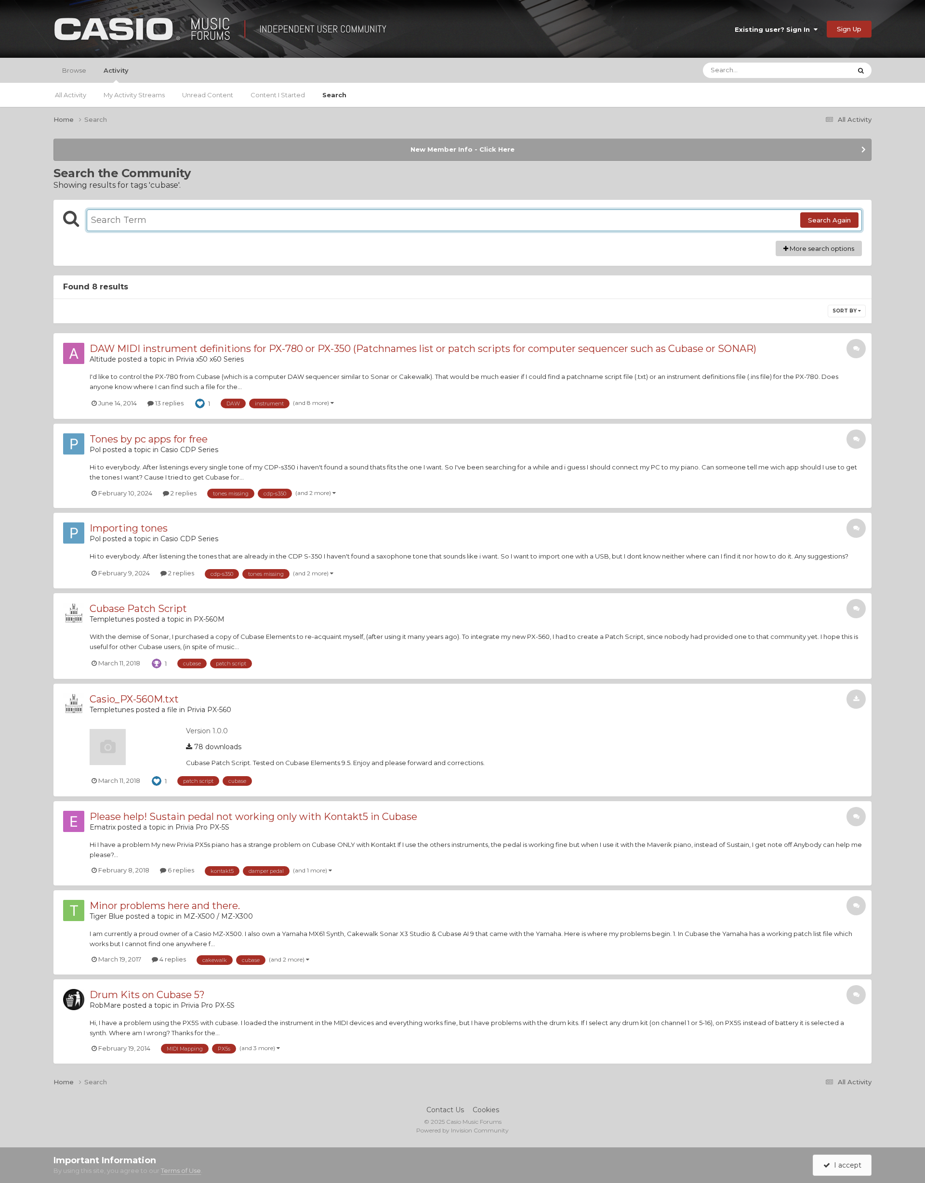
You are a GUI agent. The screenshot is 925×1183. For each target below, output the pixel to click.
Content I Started (278, 95)
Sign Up (849, 29)
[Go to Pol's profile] (73, 444)
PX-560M (209, 619)
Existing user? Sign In (774, 29)
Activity (116, 70)
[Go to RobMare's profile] (73, 999)
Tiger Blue (107, 916)
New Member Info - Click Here (462, 149)
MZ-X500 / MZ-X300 (218, 916)
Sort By (845, 311)
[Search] (861, 70)
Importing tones (129, 528)
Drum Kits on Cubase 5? (147, 995)
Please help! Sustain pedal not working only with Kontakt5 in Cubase (253, 816)
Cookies (486, 1109)
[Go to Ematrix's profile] (73, 821)
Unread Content (207, 95)
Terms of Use (181, 1170)
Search (334, 95)
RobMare (105, 1005)
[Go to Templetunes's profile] (73, 613)
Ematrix (103, 827)
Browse (74, 70)
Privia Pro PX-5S (202, 827)
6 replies (180, 870)
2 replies (183, 493)
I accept (845, 1165)
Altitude (103, 359)
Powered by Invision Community (462, 1130)
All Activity (70, 95)
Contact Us (445, 1109)
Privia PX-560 (209, 709)
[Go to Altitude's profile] (73, 353)
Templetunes (112, 619)
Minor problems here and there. (165, 905)
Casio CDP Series (189, 449)
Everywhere (820, 70)
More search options (821, 248)
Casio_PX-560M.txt (134, 699)
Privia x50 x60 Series (210, 359)
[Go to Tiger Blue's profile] (73, 910)
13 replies (169, 403)
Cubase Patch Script (138, 608)
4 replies (172, 959)
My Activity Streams (134, 95)
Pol (95, 449)
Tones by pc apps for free (149, 439)
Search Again (829, 220)
